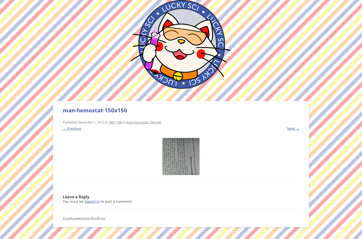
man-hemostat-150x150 (143, 122)
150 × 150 (115, 122)
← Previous (72, 128)
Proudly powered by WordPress (84, 218)
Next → (293, 128)
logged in (92, 201)
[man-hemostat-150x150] (181, 156)
